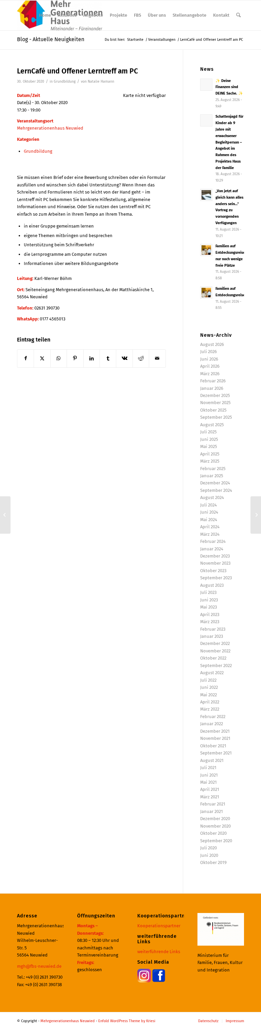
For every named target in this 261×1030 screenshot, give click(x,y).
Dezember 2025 (215, 395)
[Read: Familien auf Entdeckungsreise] (206, 292)
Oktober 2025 (213, 410)
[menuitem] (45, 15)
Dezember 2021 (215, 731)
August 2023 (212, 585)
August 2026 (212, 344)
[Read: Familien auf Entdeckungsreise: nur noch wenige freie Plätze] (206, 250)
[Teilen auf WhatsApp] (59, 358)
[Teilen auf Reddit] (141, 358)
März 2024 (210, 534)
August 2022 (212, 672)
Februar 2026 (213, 380)
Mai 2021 (208, 782)
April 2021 (209, 789)
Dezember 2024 (215, 482)
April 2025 (210, 453)
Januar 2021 (211, 811)
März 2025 (210, 461)
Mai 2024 (208, 519)
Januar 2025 (211, 475)
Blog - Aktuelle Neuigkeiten (50, 39)
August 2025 (212, 424)
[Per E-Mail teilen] (157, 358)
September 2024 (216, 490)
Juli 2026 (208, 351)
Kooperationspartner (158, 925)
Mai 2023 (208, 607)
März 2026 (210, 373)
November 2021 (215, 738)
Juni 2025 (209, 439)
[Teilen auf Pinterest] (75, 358)
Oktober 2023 (213, 570)
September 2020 (216, 840)
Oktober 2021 (213, 745)
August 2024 (212, 497)
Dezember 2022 (215, 643)
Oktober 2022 (213, 658)
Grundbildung (64, 81)
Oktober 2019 (213, 862)
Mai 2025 (208, 446)
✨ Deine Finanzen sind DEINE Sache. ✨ (229, 87)
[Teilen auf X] (42, 358)
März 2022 (209, 709)
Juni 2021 (209, 775)
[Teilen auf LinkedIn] (92, 358)
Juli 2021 (208, 767)
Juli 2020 (208, 847)
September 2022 (216, 665)
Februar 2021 (212, 804)
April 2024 (210, 526)
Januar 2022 (211, 723)
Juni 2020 (209, 855)
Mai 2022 (208, 694)
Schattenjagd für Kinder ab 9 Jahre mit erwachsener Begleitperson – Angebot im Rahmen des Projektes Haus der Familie (229, 142)
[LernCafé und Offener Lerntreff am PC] (5, 515)
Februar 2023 (212, 629)
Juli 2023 (208, 592)
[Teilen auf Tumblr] (108, 358)
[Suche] (238, 15)
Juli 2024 (208, 505)
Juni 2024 (209, 512)
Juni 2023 (209, 599)
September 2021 (216, 752)
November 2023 (215, 563)
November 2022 (215, 650)
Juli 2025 (208, 431)
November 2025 (215, 402)
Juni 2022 (209, 687)
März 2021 (209, 796)
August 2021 (212, 760)
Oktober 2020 (213, 833)
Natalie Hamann (101, 81)
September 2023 (216, 577)
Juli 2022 (208, 680)
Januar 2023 (211, 636)
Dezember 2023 (215, 556)
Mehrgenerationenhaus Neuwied (50, 128)
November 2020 (215, 826)
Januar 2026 (211, 388)
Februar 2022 (212, 716)
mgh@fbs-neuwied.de (39, 966)
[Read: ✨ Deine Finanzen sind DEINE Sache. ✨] (206, 85)
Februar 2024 (213, 541)
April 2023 (209, 614)
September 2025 (216, 417)
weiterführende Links (158, 951)
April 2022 (209, 701)
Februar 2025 (213, 468)
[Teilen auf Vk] (124, 358)
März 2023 (209, 621)
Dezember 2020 (215, 818)
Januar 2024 (211, 548)
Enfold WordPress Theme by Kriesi (126, 1021)
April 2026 (210, 366)
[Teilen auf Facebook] (25, 358)
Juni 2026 (209, 359)
